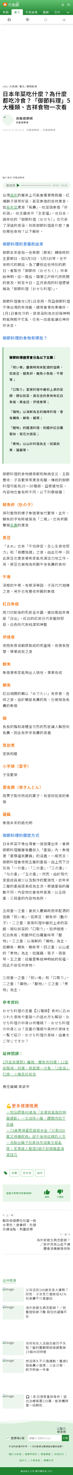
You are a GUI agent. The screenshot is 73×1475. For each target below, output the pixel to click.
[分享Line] (27, 19)
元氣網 (13, 86)
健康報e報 (18, 1438)
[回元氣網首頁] (13, 4)
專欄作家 (49, 1460)
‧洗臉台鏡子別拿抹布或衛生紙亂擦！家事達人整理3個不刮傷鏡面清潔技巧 (35, 1148)
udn (5, 86)
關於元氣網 (15, 1454)
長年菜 (12, 207)
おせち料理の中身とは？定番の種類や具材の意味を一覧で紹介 (36, 1028)
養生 (17, 12)
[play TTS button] (18, 185)
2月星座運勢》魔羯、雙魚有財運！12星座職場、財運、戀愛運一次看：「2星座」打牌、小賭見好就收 (36, 1068)
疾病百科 (59, 1454)
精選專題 (46, 1454)
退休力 (23, 1460)
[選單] (68, 4)
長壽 (14, 525)
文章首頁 (35, 1460)
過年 (14, 195)
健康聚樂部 (31, 1454)
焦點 (6, 12)
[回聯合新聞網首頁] (5, 5)
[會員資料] (63, 4)
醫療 (46, 12)
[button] (68, 12)
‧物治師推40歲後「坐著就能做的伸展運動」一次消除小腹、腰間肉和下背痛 (36, 1118)
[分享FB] (9, 19)
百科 (57, 12)
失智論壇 (32, 12)
